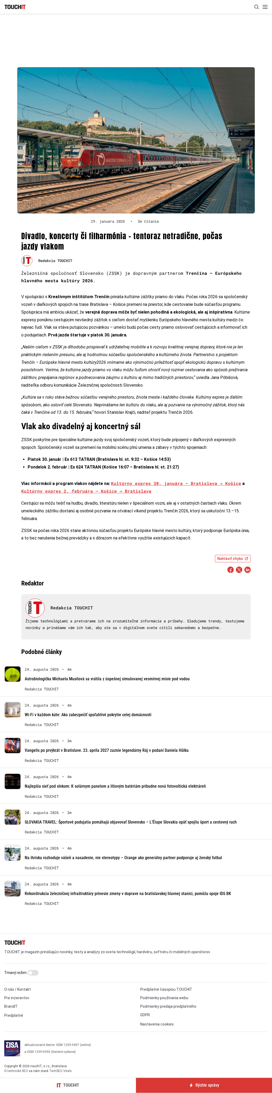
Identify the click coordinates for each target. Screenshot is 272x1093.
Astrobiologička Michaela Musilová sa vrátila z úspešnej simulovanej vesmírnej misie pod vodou (107, 678)
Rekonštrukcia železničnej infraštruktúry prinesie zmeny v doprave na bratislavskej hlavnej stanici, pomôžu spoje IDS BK (128, 893)
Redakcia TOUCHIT (55, 260)
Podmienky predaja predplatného (168, 1006)
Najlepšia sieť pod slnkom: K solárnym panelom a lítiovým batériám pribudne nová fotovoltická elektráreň (115, 786)
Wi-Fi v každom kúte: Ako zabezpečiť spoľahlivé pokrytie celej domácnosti (88, 714)
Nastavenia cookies (157, 1024)
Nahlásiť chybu (230, 558)
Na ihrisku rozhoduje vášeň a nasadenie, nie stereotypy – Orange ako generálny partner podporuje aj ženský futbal (123, 857)
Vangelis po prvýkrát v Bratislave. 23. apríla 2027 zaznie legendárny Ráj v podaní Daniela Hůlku (107, 750)
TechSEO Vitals (60, 1071)
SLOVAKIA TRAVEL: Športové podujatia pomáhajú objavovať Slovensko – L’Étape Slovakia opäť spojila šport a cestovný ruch (131, 822)
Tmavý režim (15, 972)
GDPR (145, 1015)
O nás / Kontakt (17, 989)
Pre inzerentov (16, 998)
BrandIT (11, 1006)
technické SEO (17, 1071)
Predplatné (13, 1015)
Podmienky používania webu (164, 998)
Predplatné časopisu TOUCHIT (166, 989)
